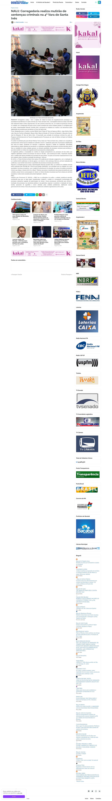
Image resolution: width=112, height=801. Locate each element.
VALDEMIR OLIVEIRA (81, 569)
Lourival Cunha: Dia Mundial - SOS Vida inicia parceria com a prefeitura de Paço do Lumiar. (20, 242)
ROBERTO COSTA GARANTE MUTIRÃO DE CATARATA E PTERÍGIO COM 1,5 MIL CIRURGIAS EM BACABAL (87, 600)
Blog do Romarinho (81, 655)
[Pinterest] (40, 194)
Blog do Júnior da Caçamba (83, 713)
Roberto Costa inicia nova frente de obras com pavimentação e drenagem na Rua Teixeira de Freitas (87, 616)
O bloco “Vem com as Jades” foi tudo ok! (87, 760)
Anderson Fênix (80, 765)
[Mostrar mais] (46, 194)
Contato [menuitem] (83, 2)
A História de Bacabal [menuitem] (43, 2)
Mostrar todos (80, 781)
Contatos (98, 798)
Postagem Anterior (17, 274)
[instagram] (96, 791)
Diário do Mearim (80, 606)
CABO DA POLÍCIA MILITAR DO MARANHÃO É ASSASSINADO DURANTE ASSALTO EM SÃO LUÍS (87, 682)
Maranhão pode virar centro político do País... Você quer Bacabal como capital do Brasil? (40, 242)
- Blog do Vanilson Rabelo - (83, 579)
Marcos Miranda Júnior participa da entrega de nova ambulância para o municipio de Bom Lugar (88, 634)
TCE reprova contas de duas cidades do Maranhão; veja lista (20, 216)
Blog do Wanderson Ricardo (83, 613)
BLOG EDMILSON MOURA (83, 641)
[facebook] (88, 791)
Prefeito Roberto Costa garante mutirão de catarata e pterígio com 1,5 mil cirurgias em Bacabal (62, 217)
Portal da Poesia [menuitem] (58, 2)
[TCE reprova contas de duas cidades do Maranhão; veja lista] (20, 207)
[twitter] (92, 791)
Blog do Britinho (80, 704)
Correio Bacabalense (81, 724)
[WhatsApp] (37, 194)
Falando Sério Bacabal (82, 597)
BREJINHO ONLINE (81, 734)
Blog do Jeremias (80, 752)
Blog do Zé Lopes (81, 589)
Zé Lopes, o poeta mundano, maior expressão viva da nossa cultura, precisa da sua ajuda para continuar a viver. (87, 672)
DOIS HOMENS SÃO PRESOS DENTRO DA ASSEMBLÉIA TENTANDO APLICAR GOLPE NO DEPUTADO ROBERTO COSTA (87, 776)
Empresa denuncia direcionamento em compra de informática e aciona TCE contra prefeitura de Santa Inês (86, 582)
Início (86, 798)
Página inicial (14, 7)
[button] (96, 2)
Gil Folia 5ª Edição (81, 753)
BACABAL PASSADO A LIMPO (84, 743)
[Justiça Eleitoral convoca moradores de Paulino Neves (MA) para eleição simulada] (62, 232)
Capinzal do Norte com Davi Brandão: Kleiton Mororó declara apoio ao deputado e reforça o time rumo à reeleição (41, 217)
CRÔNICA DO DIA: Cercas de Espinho (86, 608)
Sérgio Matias (79, 660)
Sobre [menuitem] (77, 2)
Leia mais (19, 793)
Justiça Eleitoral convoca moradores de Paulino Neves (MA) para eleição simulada (61, 242)
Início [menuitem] (32, 2)
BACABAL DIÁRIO (80, 773)
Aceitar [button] (14, 796)
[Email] (43, 194)
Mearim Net (79, 696)
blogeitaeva (79, 758)
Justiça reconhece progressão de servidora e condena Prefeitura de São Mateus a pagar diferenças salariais (87, 572)
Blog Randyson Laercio (82, 631)
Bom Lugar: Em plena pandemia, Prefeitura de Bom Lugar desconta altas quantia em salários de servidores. (87, 727)
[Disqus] (41, 295)
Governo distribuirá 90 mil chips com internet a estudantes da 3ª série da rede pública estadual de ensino (87, 737)
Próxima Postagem (66, 274)
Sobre (92, 798)
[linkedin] (99, 791)
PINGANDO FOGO (81, 669)
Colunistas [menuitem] (68, 2)
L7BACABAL (79, 688)
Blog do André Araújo (81, 623)
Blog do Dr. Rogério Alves (83, 561)
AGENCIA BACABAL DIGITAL (83, 678)
